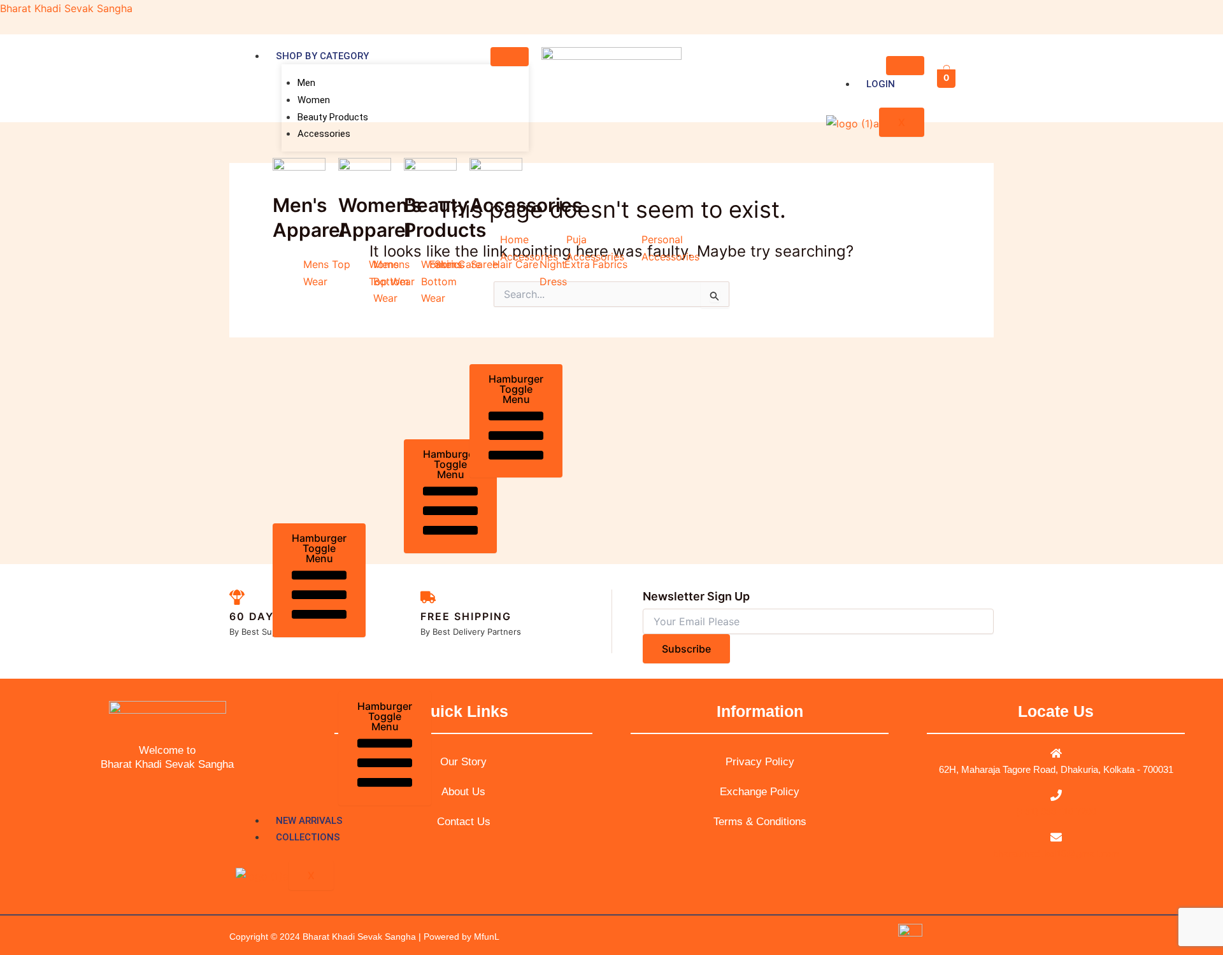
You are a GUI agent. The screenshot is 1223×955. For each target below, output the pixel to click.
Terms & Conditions (759, 822)
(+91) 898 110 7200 (1056, 811)
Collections (308, 837)
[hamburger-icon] (509, 56)
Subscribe (686, 648)
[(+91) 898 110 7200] (1056, 795)
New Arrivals (309, 820)
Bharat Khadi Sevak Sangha (66, 8)
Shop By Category (322, 56)
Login (880, 84)
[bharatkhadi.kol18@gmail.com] (1056, 837)
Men (306, 82)
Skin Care (457, 264)
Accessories (323, 133)
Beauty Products (332, 117)
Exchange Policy (759, 792)
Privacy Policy (760, 762)
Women (313, 100)
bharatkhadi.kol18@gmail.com (1056, 853)
